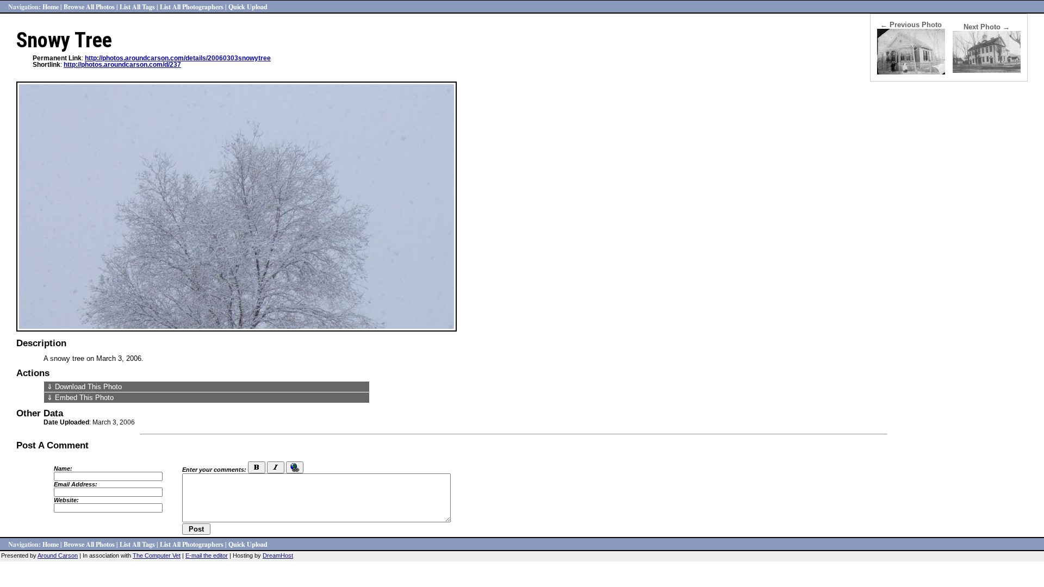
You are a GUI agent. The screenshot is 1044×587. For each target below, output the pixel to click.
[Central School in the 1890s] (987, 70)
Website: (66, 500)
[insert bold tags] (256, 467)
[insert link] (294, 467)
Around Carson (58, 555)
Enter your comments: (214, 469)
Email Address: (75, 484)
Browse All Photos (89, 6)
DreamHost (278, 555)
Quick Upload (248, 6)
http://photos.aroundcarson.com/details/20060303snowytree (178, 58)
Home (50, 6)
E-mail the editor (206, 555)
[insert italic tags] (275, 467)
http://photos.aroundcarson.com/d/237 (122, 64)
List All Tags (137, 6)
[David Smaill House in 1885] (911, 72)
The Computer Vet (157, 555)
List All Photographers (191, 6)
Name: (63, 468)
